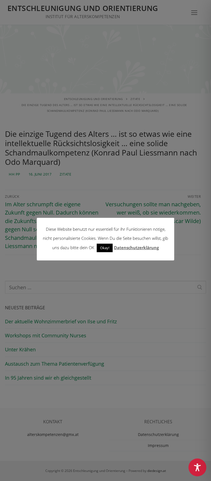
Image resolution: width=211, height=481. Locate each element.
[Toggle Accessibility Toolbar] (197, 467)
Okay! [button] (104, 247)
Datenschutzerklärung (136, 247)
